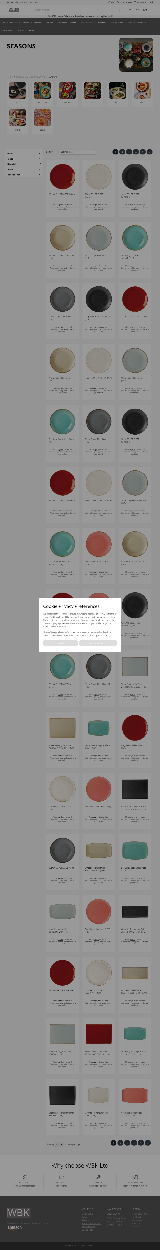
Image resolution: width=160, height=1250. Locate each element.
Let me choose (60, 643)
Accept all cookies (98, 643)
